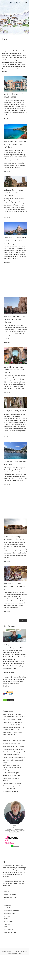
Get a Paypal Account (9, 788)
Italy (5, 902)
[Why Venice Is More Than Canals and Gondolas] (15, 228)
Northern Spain (8, 916)
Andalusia (6, 891)
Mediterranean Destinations (11, 910)
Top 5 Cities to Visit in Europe (12, 719)
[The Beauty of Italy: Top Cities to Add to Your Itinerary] (15, 305)
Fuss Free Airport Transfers (11, 775)
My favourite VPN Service (11, 765)
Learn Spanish (8, 905)
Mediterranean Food (9, 913)
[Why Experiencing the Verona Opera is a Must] (15, 526)
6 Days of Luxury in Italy (15, 411)
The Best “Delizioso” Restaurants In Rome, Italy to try (15, 586)
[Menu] (2, 3)
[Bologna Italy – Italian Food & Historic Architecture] (15, 181)
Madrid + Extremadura (10, 908)
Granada (6, 899)
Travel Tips (7, 924)
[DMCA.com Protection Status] (9, 701)
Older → (23, 620)
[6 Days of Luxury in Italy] (15, 402)
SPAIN (6, 918)
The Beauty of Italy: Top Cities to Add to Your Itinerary (14, 319)
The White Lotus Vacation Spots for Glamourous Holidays (15, 144)
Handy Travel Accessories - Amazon (14, 757)
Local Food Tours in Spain (11, 773)
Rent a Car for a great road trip (12, 786)
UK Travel (6, 927)
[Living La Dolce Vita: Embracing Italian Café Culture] (15, 355)
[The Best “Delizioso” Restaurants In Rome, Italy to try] (15, 573)
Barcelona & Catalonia (10, 894)
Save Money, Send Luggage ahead (14, 752)
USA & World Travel (9, 929)
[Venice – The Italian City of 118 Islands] (15, 84)
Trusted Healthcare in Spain (11, 744)
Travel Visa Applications (10, 791)
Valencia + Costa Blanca (10, 932)
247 (20, 953)
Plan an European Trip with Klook (13, 749)
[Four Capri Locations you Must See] (15, 450)
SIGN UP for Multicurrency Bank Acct (14, 746)
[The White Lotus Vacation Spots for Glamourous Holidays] (15, 131)
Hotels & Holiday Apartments (12, 783)
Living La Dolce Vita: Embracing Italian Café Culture (14, 370)
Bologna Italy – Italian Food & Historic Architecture (13, 193)
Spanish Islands (8, 921)
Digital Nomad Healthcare (11, 754)
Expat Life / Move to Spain (11, 897)
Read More (7, 119)
